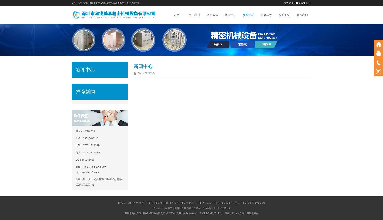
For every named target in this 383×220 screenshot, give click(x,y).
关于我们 (194, 15)
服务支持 (284, 15)
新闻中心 (248, 15)
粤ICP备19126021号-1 (211, 213)
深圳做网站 (253, 213)
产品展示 (212, 15)
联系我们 (302, 15)
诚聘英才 (266, 15)
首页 (176, 15)
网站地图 (229, 213)
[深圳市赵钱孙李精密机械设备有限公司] (114, 14)
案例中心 (230, 15)
